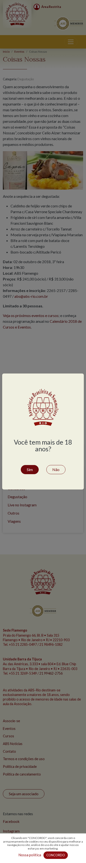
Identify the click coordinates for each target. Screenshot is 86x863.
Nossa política (29, 855)
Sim (30, 469)
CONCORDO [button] (55, 855)
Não (55, 469)
